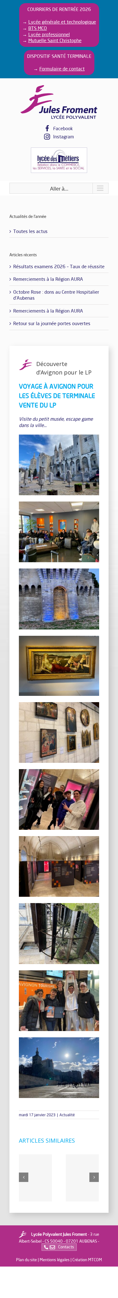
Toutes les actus (30, 231)
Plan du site (26, 1259)
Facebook (63, 128)
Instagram (63, 136)
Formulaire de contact (62, 68)
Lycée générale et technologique (62, 22)
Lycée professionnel (49, 34)
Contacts (65, 1246)
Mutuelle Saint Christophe (54, 40)
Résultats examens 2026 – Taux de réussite (58, 266)
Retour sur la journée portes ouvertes (51, 323)
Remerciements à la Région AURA (48, 279)
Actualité (67, 1114)
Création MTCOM (87, 1259)
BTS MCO (37, 28)
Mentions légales (55, 1259)
